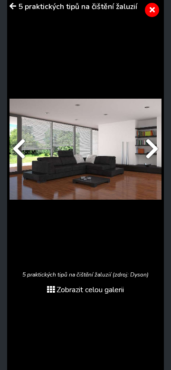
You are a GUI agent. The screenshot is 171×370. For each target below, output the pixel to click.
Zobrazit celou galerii (90, 290)
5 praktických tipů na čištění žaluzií (77, 6)
